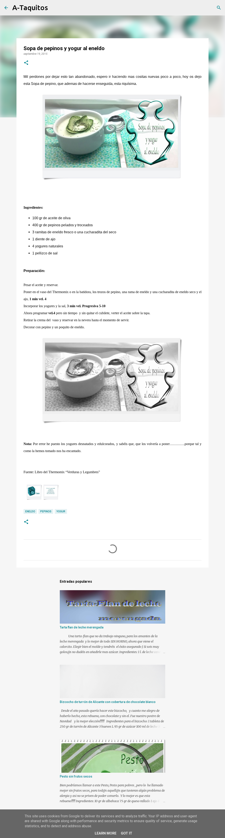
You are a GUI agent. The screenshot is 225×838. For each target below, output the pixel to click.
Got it (126, 833)
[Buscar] (54, 7)
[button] (26, 63)
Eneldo (30, 511)
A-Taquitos (30, 7)
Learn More (105, 833)
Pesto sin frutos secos (76, 776)
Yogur (60, 511)
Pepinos (45, 511)
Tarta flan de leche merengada (81, 627)
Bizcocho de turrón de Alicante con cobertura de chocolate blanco (108, 702)
